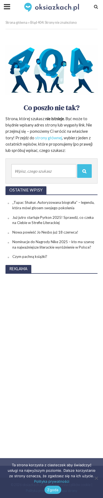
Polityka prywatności (51, 481)
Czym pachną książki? (29, 256)
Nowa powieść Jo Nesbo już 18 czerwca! (45, 232)
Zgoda (52, 490)
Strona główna (16, 22)
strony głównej (48, 137)
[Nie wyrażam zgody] (96, 478)
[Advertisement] (52, 361)
